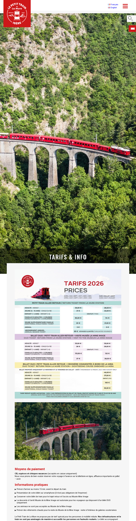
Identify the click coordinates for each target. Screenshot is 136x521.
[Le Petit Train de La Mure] (17, 13)
